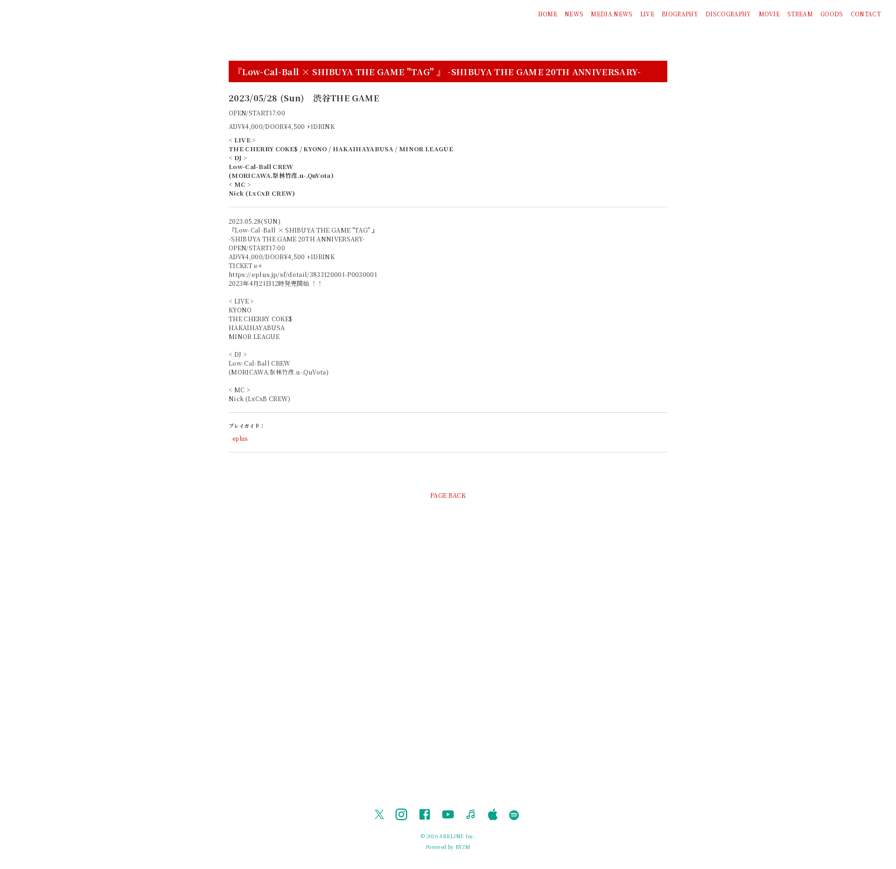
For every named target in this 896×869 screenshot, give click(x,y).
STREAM (800, 14)
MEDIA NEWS (611, 14)
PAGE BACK (448, 495)
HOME (547, 14)
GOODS (831, 14)
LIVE (647, 14)
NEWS (574, 14)
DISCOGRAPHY (728, 14)
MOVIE (769, 14)
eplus (240, 438)
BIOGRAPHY (680, 14)
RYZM (462, 846)
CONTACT (866, 14)
